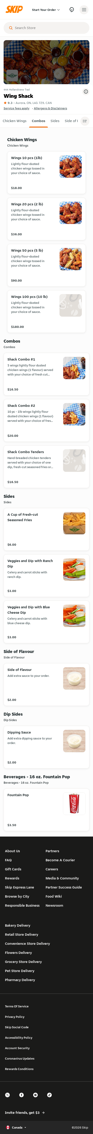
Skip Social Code (17, 1027)
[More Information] (85, 91)
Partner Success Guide (64, 887)
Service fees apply (16, 108)
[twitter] (9, 1099)
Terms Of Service (17, 1006)
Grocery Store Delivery (23, 961)
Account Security (17, 1048)
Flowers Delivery (18, 952)
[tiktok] (51, 1099)
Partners (52, 851)
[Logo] (15, 10)
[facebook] (23, 1099)
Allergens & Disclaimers (50, 108)
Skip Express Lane (19, 887)
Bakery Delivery (17, 925)
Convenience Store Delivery (27, 943)
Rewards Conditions (19, 1069)
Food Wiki (54, 896)
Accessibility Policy (18, 1038)
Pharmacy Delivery (20, 979)
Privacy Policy (14, 1017)
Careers (52, 869)
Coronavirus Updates (19, 1058)
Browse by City (17, 896)
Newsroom (54, 905)
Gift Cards (13, 869)
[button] (14, 121)
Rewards (12, 878)
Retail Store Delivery (21, 934)
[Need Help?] (71, 10)
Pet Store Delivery (19, 970)
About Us (12, 851)
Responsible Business (22, 905)
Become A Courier (60, 860)
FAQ (8, 860)
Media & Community (62, 878)
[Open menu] (83, 9)
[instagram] (37, 1099)
